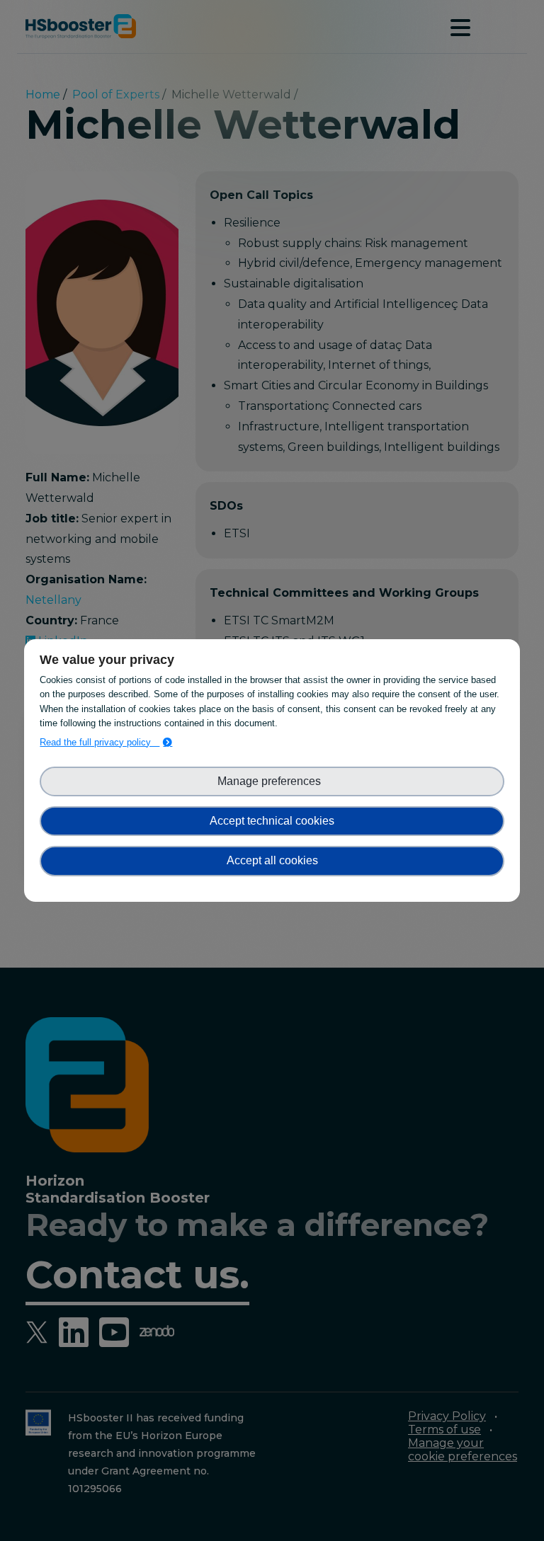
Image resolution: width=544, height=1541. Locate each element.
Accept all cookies (272, 860)
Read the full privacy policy (99, 742)
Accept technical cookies (272, 821)
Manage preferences (272, 781)
